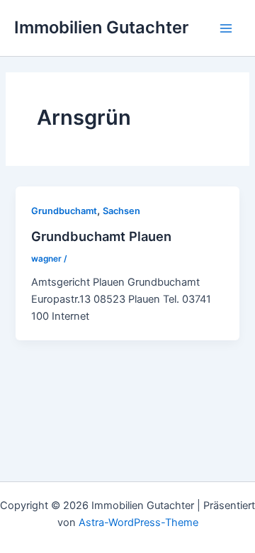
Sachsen (121, 211)
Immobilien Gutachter (101, 27)
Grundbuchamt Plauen (101, 236)
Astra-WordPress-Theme (138, 522)
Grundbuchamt (64, 211)
